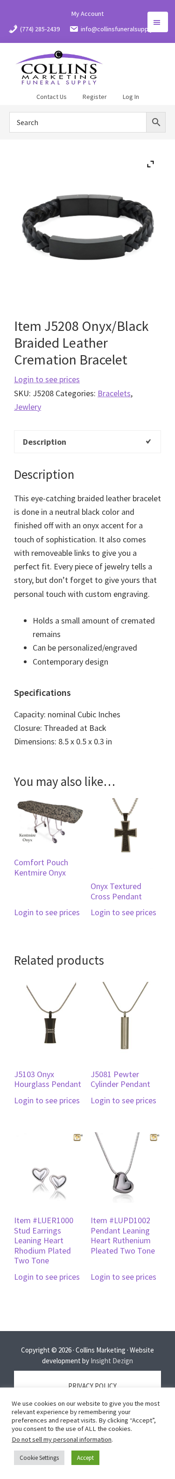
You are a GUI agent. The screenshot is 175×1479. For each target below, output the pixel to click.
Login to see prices (47, 379)
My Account (87, 13)
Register (95, 96)
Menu (157, 22)
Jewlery (27, 406)
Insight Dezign (112, 1360)
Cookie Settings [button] (39, 1458)
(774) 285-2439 (40, 29)
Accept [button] (85, 1458)
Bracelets (114, 393)
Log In (131, 96)
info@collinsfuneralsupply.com (124, 29)
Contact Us (51, 96)
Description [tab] (44, 441)
